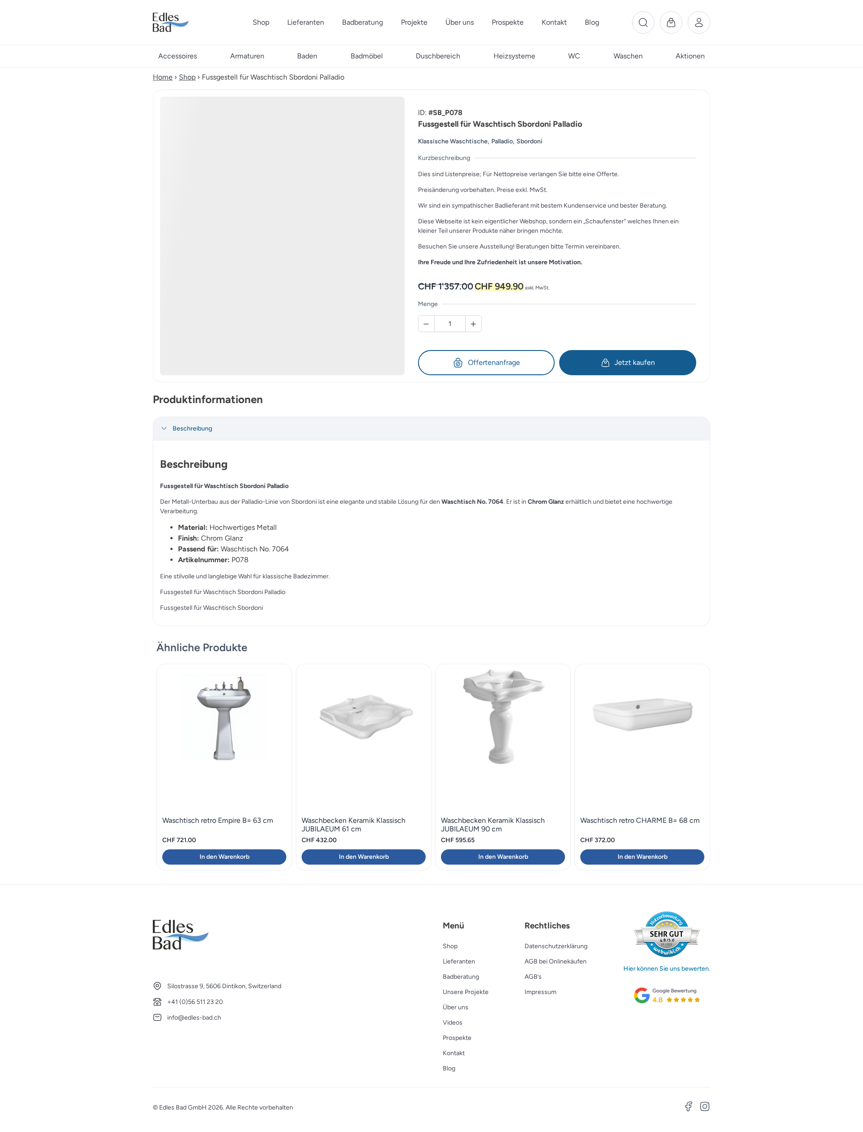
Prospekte (457, 1038)
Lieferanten (459, 961)
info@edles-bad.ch (194, 1017)
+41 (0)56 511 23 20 (195, 1002)
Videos (453, 1022)
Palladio (502, 141)
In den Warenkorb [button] (224, 857)
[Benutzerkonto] (699, 22)
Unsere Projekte (466, 992)
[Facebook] (688, 1107)
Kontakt (454, 1053)
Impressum (540, 992)
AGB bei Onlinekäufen (556, 961)
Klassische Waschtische (453, 141)
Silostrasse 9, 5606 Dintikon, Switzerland (224, 986)
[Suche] (643, 22)
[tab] (431, 428)
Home (163, 77)
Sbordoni (529, 141)
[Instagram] (704, 1107)
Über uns (455, 1007)
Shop (187, 77)
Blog (449, 1068)
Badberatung (461, 977)
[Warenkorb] (671, 22)
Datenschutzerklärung (556, 946)
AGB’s (533, 977)
